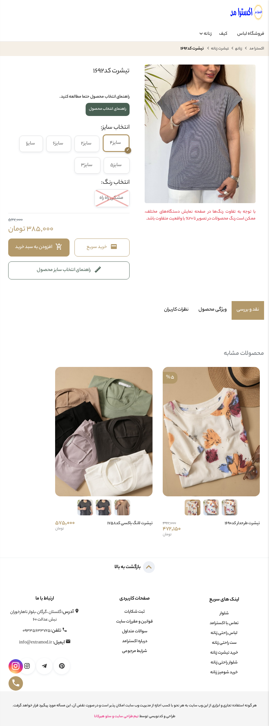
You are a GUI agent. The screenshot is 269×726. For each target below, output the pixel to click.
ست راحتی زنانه (224, 643)
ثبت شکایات (134, 611)
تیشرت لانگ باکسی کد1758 (130, 523)
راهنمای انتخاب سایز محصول (64, 270)
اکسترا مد (256, 49)
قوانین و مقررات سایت (134, 621)
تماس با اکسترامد (224, 623)
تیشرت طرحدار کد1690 (242, 523)
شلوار (224, 613)
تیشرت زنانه (220, 49)
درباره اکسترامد (134, 641)
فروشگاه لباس (250, 34)
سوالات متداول (134, 631)
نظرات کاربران (176, 310)
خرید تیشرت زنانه (224, 652)
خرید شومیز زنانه (224, 672)
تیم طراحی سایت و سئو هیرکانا (116, 716)
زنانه (208, 34)
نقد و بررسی (248, 310)
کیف (223, 34)
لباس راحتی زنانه (224, 633)
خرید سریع (97, 247)
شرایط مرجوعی (134, 651)
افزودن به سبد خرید (33, 247)
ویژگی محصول (212, 310)
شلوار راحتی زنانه (224, 662)
